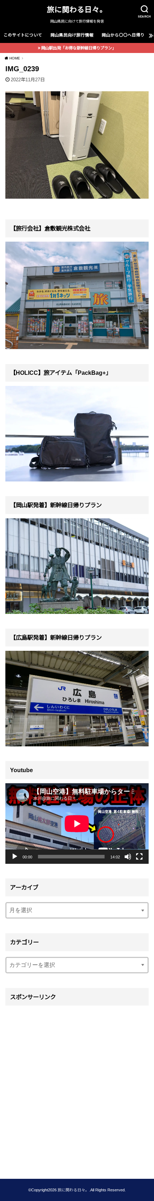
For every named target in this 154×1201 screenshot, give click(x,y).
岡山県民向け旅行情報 (71, 35)
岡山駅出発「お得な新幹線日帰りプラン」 (78, 48)
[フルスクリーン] (139, 856)
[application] (77, 823)
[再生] (14, 856)
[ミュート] (127, 856)
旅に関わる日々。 (77, 9)
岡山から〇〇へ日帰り (123, 35)
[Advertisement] (77, 1087)
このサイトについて (23, 35)
